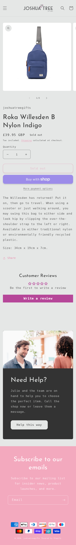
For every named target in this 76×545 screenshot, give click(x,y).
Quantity (9, 146)
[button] (5, 8)
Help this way (29, 425)
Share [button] (11, 257)
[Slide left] (29, 98)
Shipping (26, 140)
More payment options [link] (38, 188)
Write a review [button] (38, 298)
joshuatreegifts (31, 538)
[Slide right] (46, 98)
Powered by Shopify (52, 538)
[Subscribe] (63, 500)
